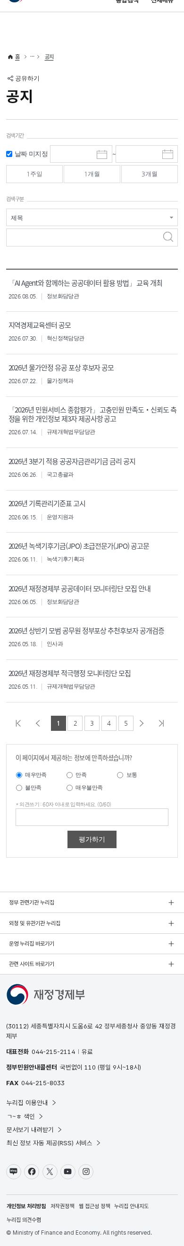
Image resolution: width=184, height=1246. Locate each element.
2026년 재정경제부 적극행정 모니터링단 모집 (69, 673)
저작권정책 (62, 1206)
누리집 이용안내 (27, 1102)
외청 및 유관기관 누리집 (34, 923)
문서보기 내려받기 (30, 1129)
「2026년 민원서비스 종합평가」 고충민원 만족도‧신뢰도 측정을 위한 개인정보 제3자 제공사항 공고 (92, 413)
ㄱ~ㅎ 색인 (21, 1116)
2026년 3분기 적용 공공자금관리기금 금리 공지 (72, 461)
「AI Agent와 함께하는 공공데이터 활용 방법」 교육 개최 (85, 283)
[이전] (40, 723)
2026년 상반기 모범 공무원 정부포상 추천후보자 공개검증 (86, 630)
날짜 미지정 (31, 154)
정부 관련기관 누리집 (31, 902)
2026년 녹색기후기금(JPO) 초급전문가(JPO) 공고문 (78, 546)
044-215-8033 (43, 1083)
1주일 (34, 173)
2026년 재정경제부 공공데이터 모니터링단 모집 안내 (79, 588)
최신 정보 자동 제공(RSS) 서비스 (49, 1143)
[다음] (144, 723)
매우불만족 (88, 787)
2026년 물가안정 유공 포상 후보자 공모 (61, 367)
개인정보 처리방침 (26, 1206)
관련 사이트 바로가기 (31, 964)
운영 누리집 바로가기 (31, 943)
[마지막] (164, 723)
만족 (80, 775)
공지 (49, 56)
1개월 (92, 173)
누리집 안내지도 (131, 1206)
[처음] (21, 723)
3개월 (150, 173)
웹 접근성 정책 (94, 1206)
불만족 (33, 787)
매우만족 (36, 775)
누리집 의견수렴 (24, 1220)
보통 (131, 775)
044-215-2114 (53, 1051)
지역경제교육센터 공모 (39, 325)
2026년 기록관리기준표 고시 (46, 503)
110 (90, 1067)
